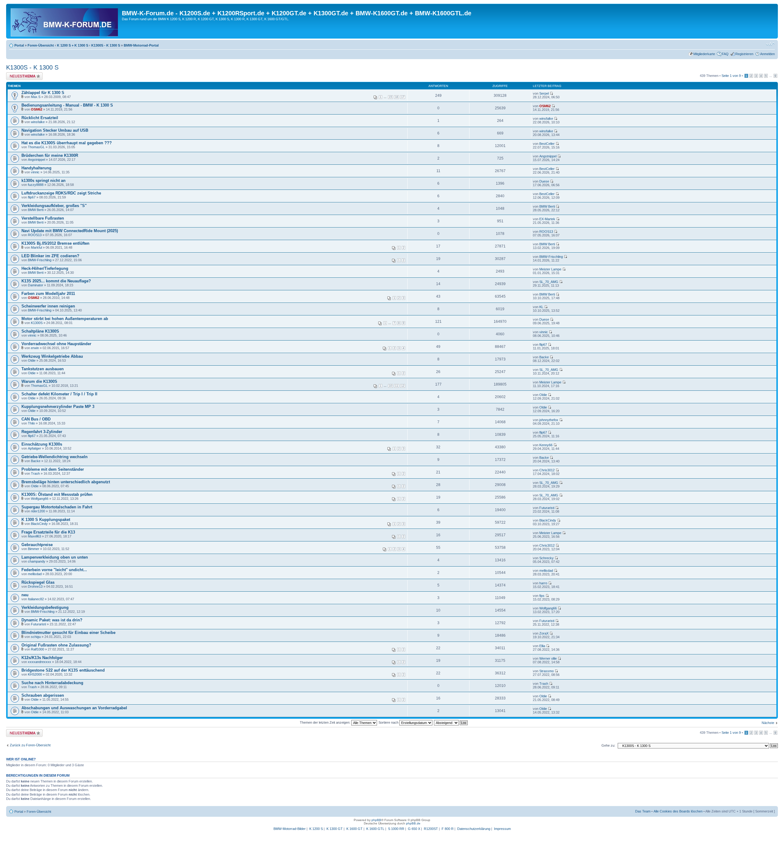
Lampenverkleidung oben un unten (54, 557)
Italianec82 (36, 599)
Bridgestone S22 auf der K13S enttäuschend (63, 670)
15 (390, 97)
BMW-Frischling (39, 260)
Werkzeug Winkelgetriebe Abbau (52, 356)
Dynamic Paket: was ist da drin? (51, 620)
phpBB (376, 820)
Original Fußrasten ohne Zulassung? (56, 645)
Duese (544, 181)
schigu (36, 637)
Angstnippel (36, 159)
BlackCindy (39, 524)
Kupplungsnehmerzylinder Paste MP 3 (57, 406)
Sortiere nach (389, 722)
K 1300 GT (334, 829)
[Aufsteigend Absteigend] (451, 722)
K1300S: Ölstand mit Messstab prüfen (56, 494)
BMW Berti (35, 210)
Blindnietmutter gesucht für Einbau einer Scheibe (68, 632)
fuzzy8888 (35, 185)
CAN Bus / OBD (36, 419)
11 (396, 385)
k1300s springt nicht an (43, 180)
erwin (35, 348)
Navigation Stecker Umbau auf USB (54, 130)
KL (541, 307)
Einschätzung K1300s (41, 444)
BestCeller (547, 143)
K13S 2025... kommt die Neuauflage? (56, 281)
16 (396, 97)
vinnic (35, 172)
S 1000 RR (396, 829)
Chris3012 (547, 470)
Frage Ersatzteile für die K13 (48, 532)
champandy (36, 561)
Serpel (544, 93)
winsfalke (38, 122)
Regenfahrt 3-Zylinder (41, 431)
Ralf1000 (37, 649)
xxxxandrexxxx (39, 662)
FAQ (725, 54)
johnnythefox (548, 420)
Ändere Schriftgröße (770, 44)
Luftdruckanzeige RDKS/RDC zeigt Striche (61, 193)
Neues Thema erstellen (23, 74)
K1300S (37, 323)
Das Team (642, 811)
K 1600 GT (354, 829)
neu (24, 595)
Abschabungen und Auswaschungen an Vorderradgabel (74, 708)
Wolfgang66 (39, 498)
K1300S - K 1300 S (105, 45)
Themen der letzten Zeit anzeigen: (325, 722)
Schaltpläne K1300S (40, 331)
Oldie (32, 360)
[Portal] (65, 21)
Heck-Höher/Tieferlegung (44, 268)
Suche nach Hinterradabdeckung (52, 682)
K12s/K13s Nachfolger (42, 657)
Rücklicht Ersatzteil (39, 117)
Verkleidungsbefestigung (45, 607)
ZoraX (543, 633)
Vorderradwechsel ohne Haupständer (56, 343)
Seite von (731, 75)
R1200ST (431, 829)
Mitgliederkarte (704, 54)
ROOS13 (35, 235)
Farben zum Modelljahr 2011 (48, 293)
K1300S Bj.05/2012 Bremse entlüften (55, 243)
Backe (544, 357)
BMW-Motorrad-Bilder (289, 829)
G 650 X (414, 829)
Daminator (35, 285)
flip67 (32, 197)
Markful (36, 247)
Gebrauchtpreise (37, 544)
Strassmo (546, 671)
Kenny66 (545, 445)
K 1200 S (316, 829)
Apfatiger (34, 448)
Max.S (35, 97)
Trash (35, 473)
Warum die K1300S (39, 381)
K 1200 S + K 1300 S (72, 45)
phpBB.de (413, 823)
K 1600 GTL (375, 829)
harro (543, 583)
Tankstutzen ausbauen (42, 369)
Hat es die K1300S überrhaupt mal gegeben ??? (66, 143)
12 (402, 385)
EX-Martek (547, 219)
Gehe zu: (608, 745)
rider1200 (38, 511)
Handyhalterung (36, 168)
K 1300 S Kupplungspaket (45, 519)
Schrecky (546, 558)
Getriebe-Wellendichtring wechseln (54, 456)
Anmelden (767, 54)
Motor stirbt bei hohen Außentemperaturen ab (64, 318)
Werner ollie (548, 658)
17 (402, 97)
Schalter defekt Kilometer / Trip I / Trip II (59, 394)
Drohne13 (35, 586)
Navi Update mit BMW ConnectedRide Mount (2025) (69, 230)
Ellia (542, 646)
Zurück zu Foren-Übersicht (30, 745)
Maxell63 (34, 536)
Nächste (768, 723)
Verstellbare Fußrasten (42, 218)
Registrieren (744, 54)
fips (542, 595)
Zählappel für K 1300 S (42, 92)
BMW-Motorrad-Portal (141, 45)
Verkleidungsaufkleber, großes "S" (54, 205)
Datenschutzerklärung (473, 829)
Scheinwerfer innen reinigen (48, 306)
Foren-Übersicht (41, 45)
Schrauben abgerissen (42, 695)
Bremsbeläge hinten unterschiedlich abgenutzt (65, 482)
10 (390, 385)
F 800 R (448, 829)
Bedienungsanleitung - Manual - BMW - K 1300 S (67, 105)
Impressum (502, 829)
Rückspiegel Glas (38, 582)
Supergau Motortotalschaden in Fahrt (56, 507)
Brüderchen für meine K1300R (49, 155)
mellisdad (35, 574)
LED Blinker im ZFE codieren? (50, 256)
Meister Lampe (550, 269)
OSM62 (36, 109)
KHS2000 (35, 674)
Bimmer (33, 549)
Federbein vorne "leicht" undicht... (54, 569)
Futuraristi (546, 508)
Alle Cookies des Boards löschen (678, 811)
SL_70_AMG (548, 282)
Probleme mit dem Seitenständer (52, 469)
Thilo (31, 423)
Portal (19, 45)
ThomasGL (36, 147)
